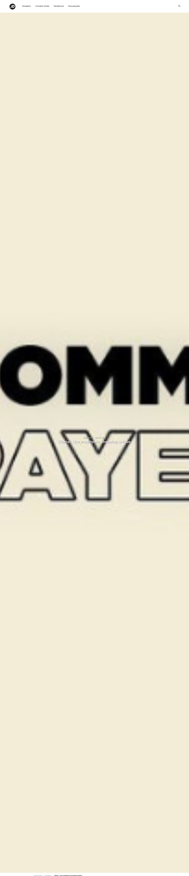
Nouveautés (74, 6)
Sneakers (26, 6)
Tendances (58, 6)
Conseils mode (42, 6)
